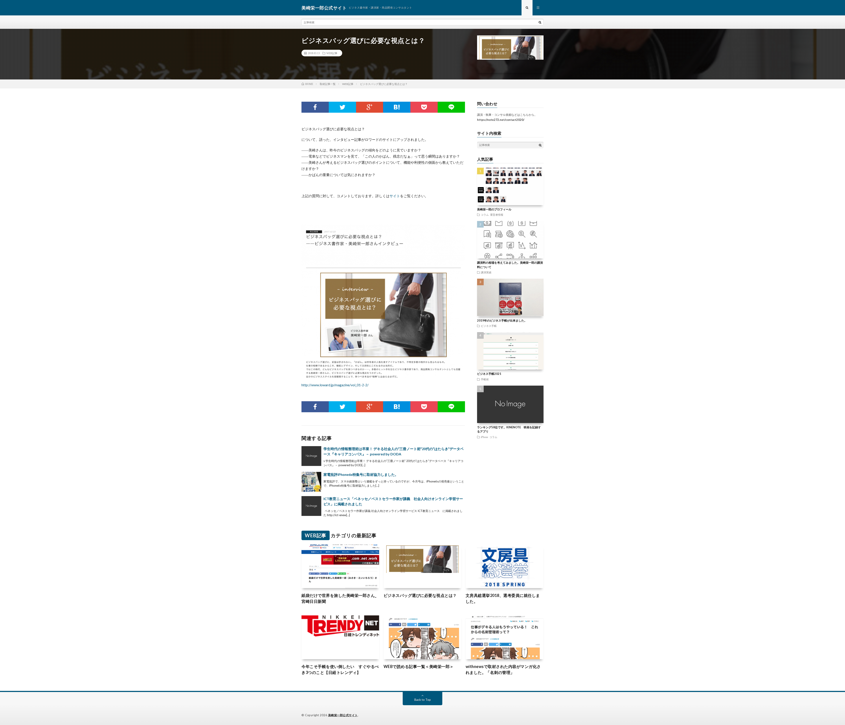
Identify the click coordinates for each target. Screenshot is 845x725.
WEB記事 (331, 53)
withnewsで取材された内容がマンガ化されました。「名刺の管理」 (503, 669)
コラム (485, 214)
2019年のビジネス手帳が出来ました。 (502, 320)
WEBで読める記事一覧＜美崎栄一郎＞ (419, 666)
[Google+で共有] (369, 107)
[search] (540, 22)
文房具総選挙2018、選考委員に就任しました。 (503, 598)
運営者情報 (496, 214)
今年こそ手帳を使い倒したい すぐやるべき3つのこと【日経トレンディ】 (340, 669)
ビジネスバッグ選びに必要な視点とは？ (420, 595)
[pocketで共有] (424, 107)
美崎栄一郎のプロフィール (494, 209)
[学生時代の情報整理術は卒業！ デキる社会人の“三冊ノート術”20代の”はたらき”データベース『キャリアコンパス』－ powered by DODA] (311, 456)
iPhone (484, 437)
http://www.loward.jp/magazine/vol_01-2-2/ (335, 385)
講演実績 (486, 272)
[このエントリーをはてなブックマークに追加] (396, 107)
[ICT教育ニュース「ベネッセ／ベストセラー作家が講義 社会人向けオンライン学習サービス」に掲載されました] (311, 506)
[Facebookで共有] (315, 107)
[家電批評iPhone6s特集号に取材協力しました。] (311, 482)
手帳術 (485, 379)
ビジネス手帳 (489, 325)
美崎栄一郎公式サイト (343, 715)
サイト (394, 196)
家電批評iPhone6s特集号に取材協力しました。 (360, 474)
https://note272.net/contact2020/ (500, 119)
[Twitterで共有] (342, 107)
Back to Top (422, 699)
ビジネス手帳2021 (489, 373)
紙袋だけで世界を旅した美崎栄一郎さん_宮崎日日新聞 (339, 598)
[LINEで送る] (451, 107)
